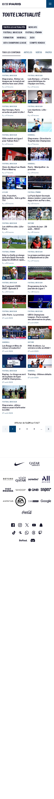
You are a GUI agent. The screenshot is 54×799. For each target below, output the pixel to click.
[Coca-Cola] (27, 512)
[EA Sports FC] (21, 501)
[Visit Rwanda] (8, 490)
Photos (48, 53)
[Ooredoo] (33, 479)
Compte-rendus (37, 43)
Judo (32, 37)
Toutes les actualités (14, 27)
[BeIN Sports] (33, 501)
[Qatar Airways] (34, 464)
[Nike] (19, 464)
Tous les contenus (11, 53)
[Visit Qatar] (21, 479)
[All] (46, 479)
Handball (21, 37)
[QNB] (33, 490)
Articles (28, 53)
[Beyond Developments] (8, 479)
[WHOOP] (21, 490)
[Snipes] (46, 490)
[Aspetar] (8, 501)
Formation (8, 37)
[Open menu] (50, 4)
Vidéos (39, 53)
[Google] (46, 501)
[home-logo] (11, 3)
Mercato (33, 27)
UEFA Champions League (14, 43)
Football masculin (12, 32)
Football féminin (33, 32)
